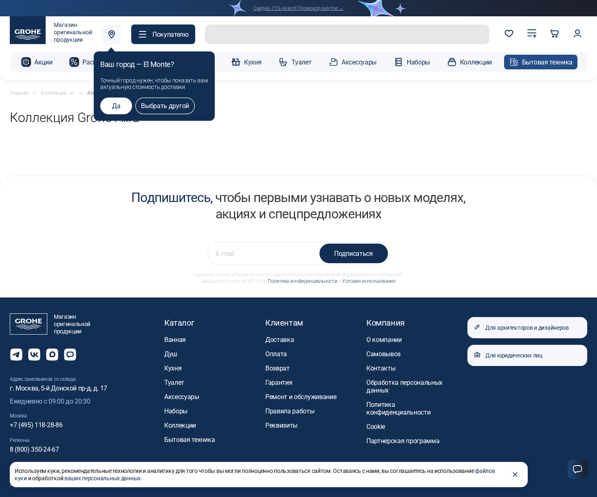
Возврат (277, 368)
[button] (163, 34)
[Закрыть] (515, 474)
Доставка (279, 340)
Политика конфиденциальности (302, 281)
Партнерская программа (402, 441)
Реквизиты (281, 425)
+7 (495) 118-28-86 (36, 425)
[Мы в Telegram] (16, 354)
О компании (384, 340)
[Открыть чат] (70, 354)
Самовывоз (383, 354)
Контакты (380, 368)
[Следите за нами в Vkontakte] (34, 354)
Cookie (375, 426)
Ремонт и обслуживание (300, 397)
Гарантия (278, 382)
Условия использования (368, 281)
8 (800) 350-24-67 (34, 449)
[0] (509, 34)
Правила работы (290, 411)
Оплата (276, 354)
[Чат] (577, 469)
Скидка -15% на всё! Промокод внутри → (298, 8)
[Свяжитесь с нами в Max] (52, 354)
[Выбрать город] (111, 34)
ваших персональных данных (102, 478)
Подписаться (353, 253)
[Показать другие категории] (71, 93)
